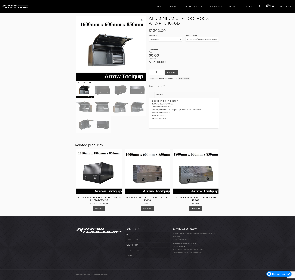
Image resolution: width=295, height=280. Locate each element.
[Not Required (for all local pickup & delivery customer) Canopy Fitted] (202, 40)
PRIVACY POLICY (132, 240)
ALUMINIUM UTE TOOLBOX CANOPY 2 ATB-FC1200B (99, 199)
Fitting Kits (153, 35)
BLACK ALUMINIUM (166, 78)
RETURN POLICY (132, 245)
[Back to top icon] (216, 274)
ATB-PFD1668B (184, 78)
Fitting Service (191, 35)
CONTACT (129, 256)
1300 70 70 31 (286, 6)
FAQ (127, 234)
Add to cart (171, 72)
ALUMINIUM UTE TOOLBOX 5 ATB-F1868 (196, 199)
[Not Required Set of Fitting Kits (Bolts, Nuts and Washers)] (165, 40)
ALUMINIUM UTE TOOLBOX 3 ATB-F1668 (147, 199)
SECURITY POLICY (132, 250)
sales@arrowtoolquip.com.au (185, 244)
